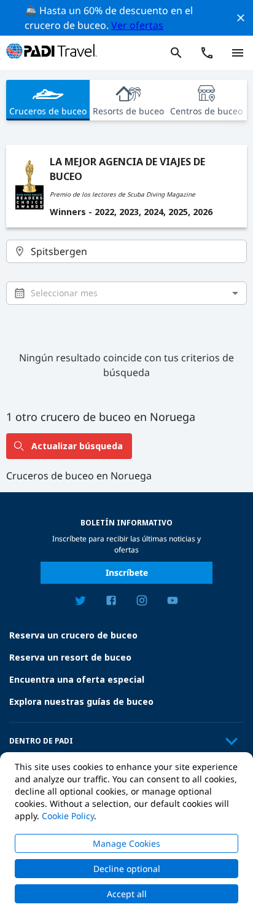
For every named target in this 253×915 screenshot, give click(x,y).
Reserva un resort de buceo (70, 657)
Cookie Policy (68, 816)
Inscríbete (127, 572)
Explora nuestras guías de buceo (81, 701)
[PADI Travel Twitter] (80, 602)
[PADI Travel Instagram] (142, 602)
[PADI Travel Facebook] (111, 602)
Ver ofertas (137, 25)
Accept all (127, 894)
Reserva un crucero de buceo (73, 635)
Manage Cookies (126, 843)
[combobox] (127, 252)
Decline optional (126, 868)
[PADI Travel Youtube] (172, 602)
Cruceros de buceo (48, 111)
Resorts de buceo (128, 111)
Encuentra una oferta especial (76, 679)
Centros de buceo (206, 111)
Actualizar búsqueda (77, 446)
